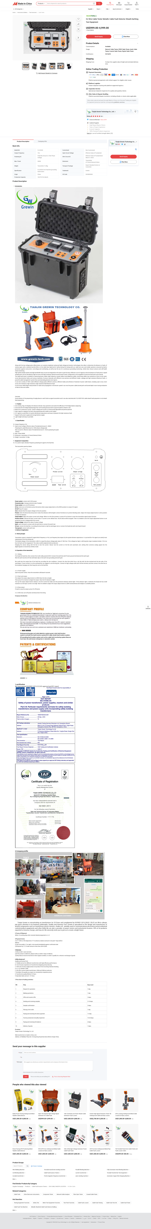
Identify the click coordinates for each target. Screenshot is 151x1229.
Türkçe (109, 1218)
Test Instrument (33, 12)
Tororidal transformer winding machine (54, 1169)
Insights (120, 1216)
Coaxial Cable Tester (91, 1194)
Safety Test (36, 1203)
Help (107, 9)
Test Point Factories (69, 1203)
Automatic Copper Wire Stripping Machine (118, 1176)
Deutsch (72, 1218)
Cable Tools (17, 1194)
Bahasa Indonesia (124, 1218)
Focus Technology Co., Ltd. (64, 1222)
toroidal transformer (18, 1176)
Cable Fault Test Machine (21, 1207)
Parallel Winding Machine (82, 1169)
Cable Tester (41, 12)
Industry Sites (87, 1216)
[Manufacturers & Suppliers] (22, 3)
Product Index (105, 1216)
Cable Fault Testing (97, 1203)
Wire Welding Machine (18, 1169)
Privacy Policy (101, 1222)
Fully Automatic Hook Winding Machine (117, 1169)
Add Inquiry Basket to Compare (47, 73)
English (34, 1218)
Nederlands (79, 1218)
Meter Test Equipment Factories (51, 1203)
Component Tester (48, 1194)
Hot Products (33, 1216)
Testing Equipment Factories (21, 1203)
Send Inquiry (99, 36)
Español (40, 1218)
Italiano (67, 1218)
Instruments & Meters (22, 12)
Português (46, 1218)
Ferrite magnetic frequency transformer (54, 1176)
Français (53, 1218)
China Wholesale (68, 1216)
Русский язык (60, 1218)
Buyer (98, 9)
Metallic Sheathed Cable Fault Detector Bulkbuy (44, 1207)
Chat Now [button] (127, 36)
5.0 (117, 144)
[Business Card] (136, 149)
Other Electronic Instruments (31, 1194)
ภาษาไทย (104, 1218)
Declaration (93, 1222)
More (14, 1210)
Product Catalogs (37, 1166)
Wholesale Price (78, 1216)
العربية (84, 1218)
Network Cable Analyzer (63, 1194)
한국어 (89, 1218)
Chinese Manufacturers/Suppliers (55, 1216)
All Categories (18, 9)
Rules (137, 9)
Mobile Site (113, 1216)
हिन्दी (99, 1218)
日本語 (94, 1218)
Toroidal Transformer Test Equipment (117, 1173)
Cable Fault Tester (125, 1203)
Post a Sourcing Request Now (61, 1076)
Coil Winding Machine (18, 1173)
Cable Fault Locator (83, 1203)
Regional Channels (96, 1216)
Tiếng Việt (115, 1218)
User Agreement (85, 1222)
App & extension (117, 9)
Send (25, 1076)
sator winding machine (82, 1176)
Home (14, 12)
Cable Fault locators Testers (51, 1173)
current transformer (81, 1173)
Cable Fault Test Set (111, 1203)
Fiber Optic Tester (78, 1194)
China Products (41, 1216)
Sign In (89, 133)
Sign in (136, 4)
